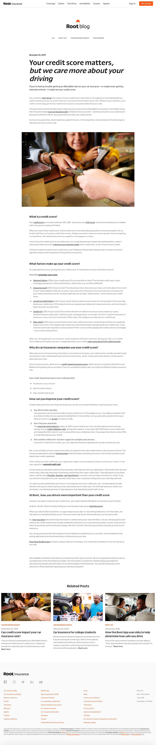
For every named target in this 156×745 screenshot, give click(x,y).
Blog (85, 694)
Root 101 (63, 38)
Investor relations (10, 719)
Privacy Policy (125, 734)
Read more (5, 649)
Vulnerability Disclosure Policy (52, 722)
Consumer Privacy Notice (93, 701)
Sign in (132, 3)
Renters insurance (10, 698)
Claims (61, 3)
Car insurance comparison (50, 701)
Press (86, 691)
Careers (96, 3)
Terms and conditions (92, 698)
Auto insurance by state (50, 694)
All (53, 38)
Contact (7, 715)
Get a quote (146, 3)
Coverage (50, 3)
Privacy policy (89, 708)
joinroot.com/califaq (73, 734)
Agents (106, 3)
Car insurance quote (48, 708)
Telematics (88, 705)
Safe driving (98, 38)
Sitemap (87, 715)
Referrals (7, 708)
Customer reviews (47, 698)
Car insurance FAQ (10, 691)
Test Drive (72, 3)
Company (44, 715)
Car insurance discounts (50, 712)
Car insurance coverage (12, 694)
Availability (84, 3)
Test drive (7, 705)
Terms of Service (136, 734)
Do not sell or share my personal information (100, 719)
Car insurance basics (80, 38)
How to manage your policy (51, 705)
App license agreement (92, 712)
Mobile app (45, 691)
